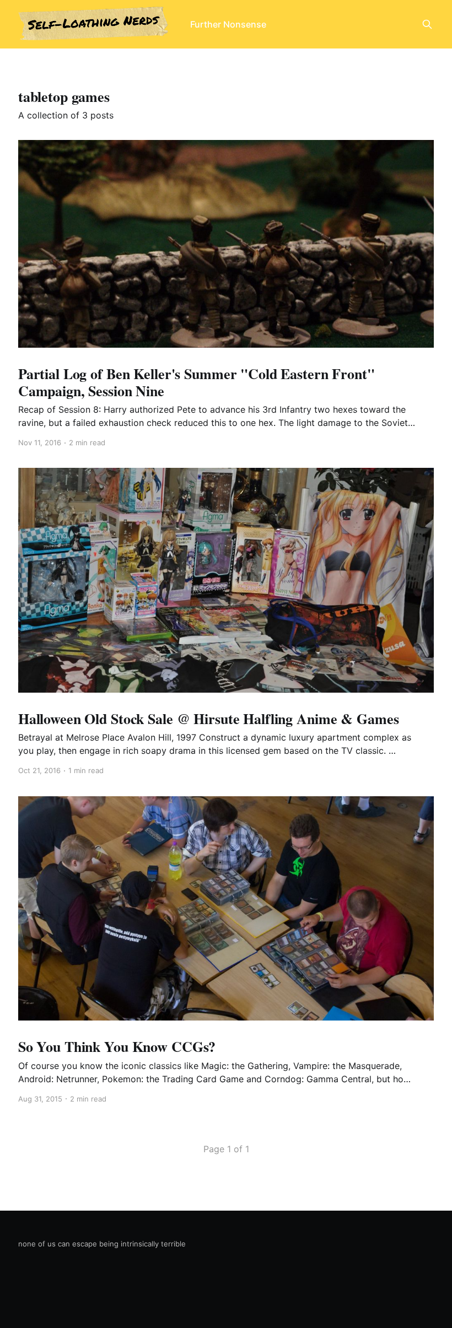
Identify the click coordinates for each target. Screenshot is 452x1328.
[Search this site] (427, 24)
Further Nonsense (228, 24)
